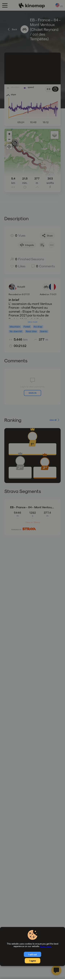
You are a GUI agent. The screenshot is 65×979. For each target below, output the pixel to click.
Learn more (45, 946)
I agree (32, 960)
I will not (32, 954)
